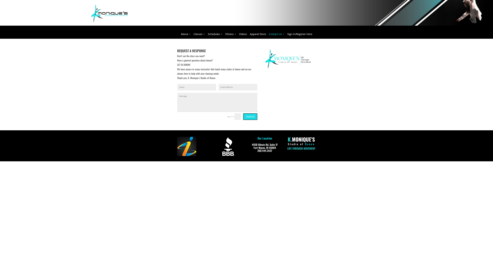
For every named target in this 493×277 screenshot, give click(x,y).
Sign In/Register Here (299, 34)
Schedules (214, 34)
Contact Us (275, 34)
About (184, 34)
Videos (243, 34)
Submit (250, 116)
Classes (197, 34)
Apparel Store (258, 34)
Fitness (229, 34)
